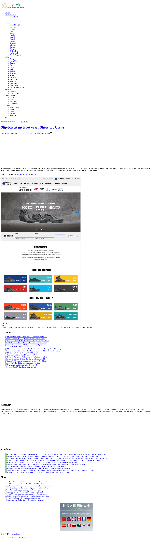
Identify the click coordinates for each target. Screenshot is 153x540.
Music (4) (121, 411)
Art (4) (127, 411)
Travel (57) (40, 409)
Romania (13, 49)
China (12, 59)
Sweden (13, 43)
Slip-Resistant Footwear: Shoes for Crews (32, 127)
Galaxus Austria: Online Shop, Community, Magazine (24, 500)
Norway (13, 41)
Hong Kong (14, 61)
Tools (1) (12, 413)
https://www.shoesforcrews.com (25, 174)
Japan (12, 65)
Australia (13, 91)
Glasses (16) (8, 411)
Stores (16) (16, 411)
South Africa (14, 107)
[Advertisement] (68, 150)
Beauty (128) (5, 409)
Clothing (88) (31, 409)
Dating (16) (24, 411)
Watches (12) (55, 411)
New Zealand (14, 93)
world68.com (15, 534)
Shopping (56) (49, 409)
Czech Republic (15, 55)
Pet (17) (123, 409)
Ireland (12, 37)
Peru (11, 99)
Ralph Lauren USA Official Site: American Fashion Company (71, 327)
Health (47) (78, 409)
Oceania (8, 89)
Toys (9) (78, 411)
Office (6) (101, 411)
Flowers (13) (46, 411)
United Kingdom (16, 25)
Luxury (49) (69, 409)
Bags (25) (102, 409)
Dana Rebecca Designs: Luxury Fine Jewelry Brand (23, 490)
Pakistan (13, 77)
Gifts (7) (84, 411)
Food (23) (109, 409)
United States (14, 17)
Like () (4, 323)
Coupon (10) (64, 411)
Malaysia (13, 81)
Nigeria (12, 113)
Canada (12, 19)
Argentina (13, 101)
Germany (13, 27)
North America (10, 15)
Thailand (13, 73)
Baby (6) (114, 411)
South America (10, 95)
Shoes (3, 325)
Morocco (13, 115)
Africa (7, 105)
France (12, 29)
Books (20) (117, 409)
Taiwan (12, 63)
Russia (12, 35)
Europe (8, 23)
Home (7, 13)
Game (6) (108, 411)
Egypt (12, 109)
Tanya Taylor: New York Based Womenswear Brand (24, 492)
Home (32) (95, 409)
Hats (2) (6, 413)
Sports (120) (14, 409)
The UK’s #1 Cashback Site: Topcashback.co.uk (22, 498)
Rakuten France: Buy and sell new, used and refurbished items (27, 496)
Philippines (14, 85)
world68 (25, 133)
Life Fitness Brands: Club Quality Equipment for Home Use (26, 488)
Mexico (12, 21)
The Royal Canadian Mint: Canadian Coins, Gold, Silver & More (28, 482)
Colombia (13, 103)
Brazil (12, 97)
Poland (12, 39)
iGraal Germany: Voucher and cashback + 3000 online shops (26, 484)
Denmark (13, 47)
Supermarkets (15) (34, 411)
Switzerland (14, 51)
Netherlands (14, 53)
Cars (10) (72, 411)
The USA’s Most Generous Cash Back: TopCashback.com (26, 494)
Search (25, 122)
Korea (12, 67)
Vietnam (13, 75)
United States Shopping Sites (11, 133)
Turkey (12, 71)
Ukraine (13, 45)
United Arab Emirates (17, 87)
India (11, 69)
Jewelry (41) (86, 409)
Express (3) (141, 411)
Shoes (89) (23, 409)
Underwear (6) (92, 411)
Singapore (13, 83)
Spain (12, 33)
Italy (11, 31)
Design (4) (133, 411)
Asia (7, 57)
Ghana (12, 111)
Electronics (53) (59, 409)
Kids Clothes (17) (132, 409)
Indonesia (13, 79)
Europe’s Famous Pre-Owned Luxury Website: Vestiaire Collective (24, 327)
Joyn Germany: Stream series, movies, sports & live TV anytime (28, 486)
